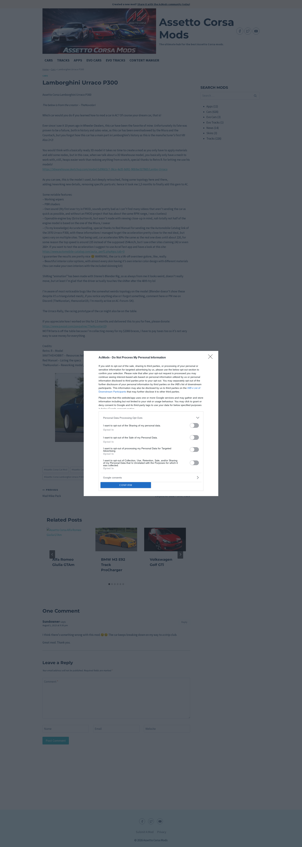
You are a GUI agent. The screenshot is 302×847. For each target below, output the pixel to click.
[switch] (194, 425)
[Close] (211, 357)
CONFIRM (125, 485)
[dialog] (151, 423)
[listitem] (151, 418)
